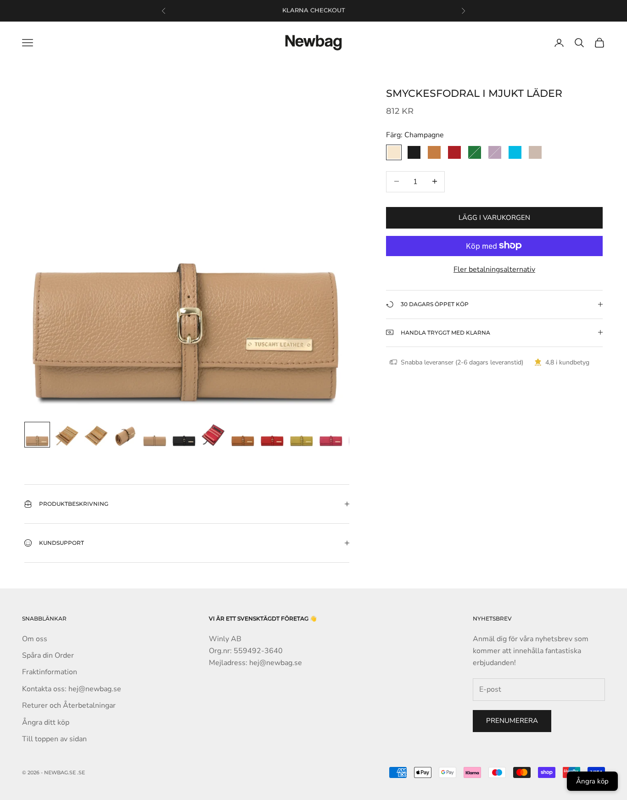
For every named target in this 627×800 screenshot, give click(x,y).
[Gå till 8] (243, 435)
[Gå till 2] (66, 435)
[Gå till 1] (37, 435)
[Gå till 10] (301, 435)
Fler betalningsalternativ (494, 269)
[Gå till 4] (125, 435)
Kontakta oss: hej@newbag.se (71, 689)
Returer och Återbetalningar (69, 705)
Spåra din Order (48, 655)
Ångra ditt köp (45, 722)
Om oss (34, 639)
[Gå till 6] (184, 435)
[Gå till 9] (272, 435)
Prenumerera (512, 720)
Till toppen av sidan (54, 739)
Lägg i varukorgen (494, 217)
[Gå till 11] (331, 435)
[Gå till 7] (213, 435)
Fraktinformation (49, 672)
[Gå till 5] (155, 435)
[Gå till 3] (96, 435)
